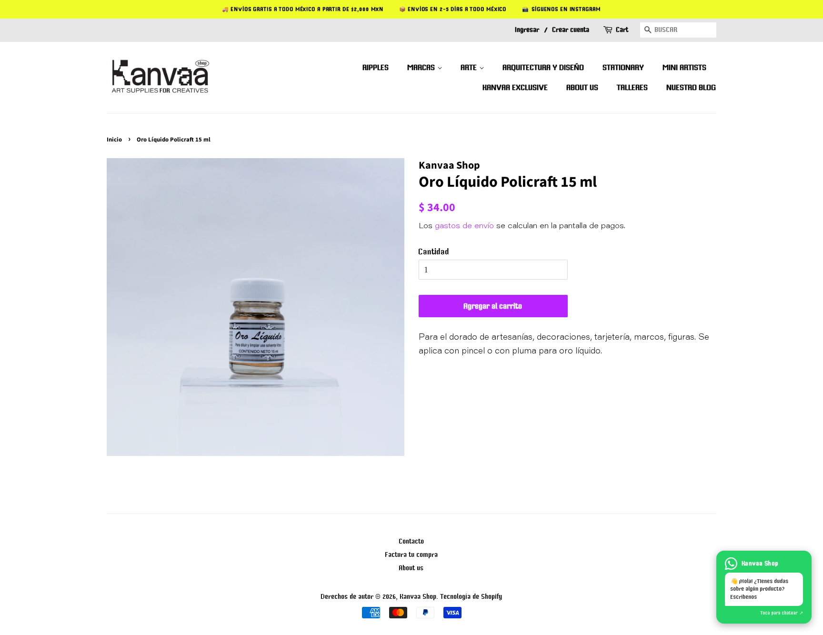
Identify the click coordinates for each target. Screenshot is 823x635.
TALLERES (632, 87)
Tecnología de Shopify (471, 596)
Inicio (114, 139)
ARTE (470, 67)
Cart (622, 29)
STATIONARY (623, 67)
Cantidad (434, 251)
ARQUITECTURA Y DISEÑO (543, 67)
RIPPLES (376, 67)
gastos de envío (464, 226)
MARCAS (422, 67)
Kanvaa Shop (418, 596)
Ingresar (527, 29)
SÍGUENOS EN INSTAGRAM (566, 9)
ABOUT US (583, 87)
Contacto (411, 541)
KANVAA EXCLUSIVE (515, 87)
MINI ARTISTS (685, 67)
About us (411, 568)
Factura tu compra (411, 554)
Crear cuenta (571, 29)
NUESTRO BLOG (691, 87)
